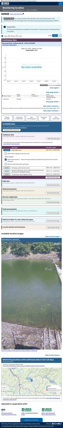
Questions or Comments (31, 420)
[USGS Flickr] (57, 424)
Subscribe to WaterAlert (9, 45)
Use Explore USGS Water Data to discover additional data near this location (24, 366)
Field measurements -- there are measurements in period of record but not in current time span (32, 160)
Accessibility (20, 424)
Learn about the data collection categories (15, 127)
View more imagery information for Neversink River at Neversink (19, 350)
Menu (60, 4)
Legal (14, 424)
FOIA (52, 426)
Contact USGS (35, 424)
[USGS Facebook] (53, 424)
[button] (32, 380)
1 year (20, 36)
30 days (13, 36)
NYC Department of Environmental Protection (8, 413)
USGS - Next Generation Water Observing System (48, 413)
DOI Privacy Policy (6, 424)
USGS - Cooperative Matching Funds (29, 413)
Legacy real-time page (16, 14)
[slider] (58, 83)
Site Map (27, 424)
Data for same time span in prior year (18, 164)
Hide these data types (53, 138)
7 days (6, 36)
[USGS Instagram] (61, 424)
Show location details (53, 227)
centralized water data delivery (44, 21)
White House (38, 426)
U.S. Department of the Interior (10, 426)
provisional (58, 85)
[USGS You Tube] (59, 424)
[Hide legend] (60, 386)
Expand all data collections (11, 130)
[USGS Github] (55, 424)
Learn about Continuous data (11, 144)
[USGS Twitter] (51, 424)
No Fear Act (46, 426)
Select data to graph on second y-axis (18, 154)
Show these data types (53, 185)
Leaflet (7, 395)
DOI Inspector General (27, 426)
